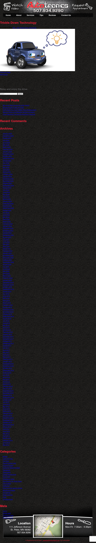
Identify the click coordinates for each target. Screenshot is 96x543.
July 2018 (6, 321)
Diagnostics (7, 472)
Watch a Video (13, 6)
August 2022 (7, 210)
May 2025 (6, 145)
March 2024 (7, 172)
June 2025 (6, 142)
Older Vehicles (8, 495)
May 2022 (6, 217)
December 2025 (8, 136)
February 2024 (8, 174)
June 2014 (6, 431)
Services (30, 15)
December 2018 (8, 309)
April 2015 (6, 409)
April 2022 (6, 219)
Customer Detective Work (11, 468)
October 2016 (7, 368)
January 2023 (7, 201)
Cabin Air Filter (8, 459)
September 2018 (8, 316)
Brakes (5, 456)
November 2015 (8, 393)
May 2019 (6, 298)
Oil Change (6, 492)
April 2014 (6, 436)
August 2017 (7, 345)
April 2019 (6, 300)
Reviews (52, 15)
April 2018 (6, 327)
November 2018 (8, 312)
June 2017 (6, 350)
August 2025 (7, 138)
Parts (4, 497)
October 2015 (7, 395)
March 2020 (7, 276)
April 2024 (6, 170)
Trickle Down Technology (28, 28)
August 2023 (7, 188)
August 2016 (7, 373)
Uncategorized (8, 499)
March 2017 (7, 357)
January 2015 (7, 415)
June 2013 (6, 442)
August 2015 (7, 400)
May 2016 (6, 379)
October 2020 (7, 260)
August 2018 (7, 318)
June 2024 (6, 165)
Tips (41, 15)
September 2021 (8, 235)
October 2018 (7, 314)
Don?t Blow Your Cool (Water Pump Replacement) (19, 110)
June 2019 (6, 296)
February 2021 (8, 251)
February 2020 (8, 278)
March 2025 (7, 147)
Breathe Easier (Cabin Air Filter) (13, 107)
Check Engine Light (9, 463)
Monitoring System (9, 490)
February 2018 (8, 332)
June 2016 (6, 377)
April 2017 (6, 355)
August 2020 (7, 264)
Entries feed (7, 513)
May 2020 (6, 271)
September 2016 (8, 370)
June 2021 (6, 242)
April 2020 (6, 273)
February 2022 (8, 224)
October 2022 (7, 206)
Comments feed (8, 515)
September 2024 (8, 158)
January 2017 (7, 361)
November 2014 (8, 420)
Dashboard (6, 470)
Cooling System (8, 465)
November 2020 (8, 258)
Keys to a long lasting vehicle (12, 488)
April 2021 (6, 246)
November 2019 (8, 285)
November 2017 (8, 339)
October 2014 (7, 422)
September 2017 (8, 343)
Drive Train (6, 477)
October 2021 (7, 233)
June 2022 (6, 215)
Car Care (6, 461)
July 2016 (6, 375)
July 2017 (6, 348)
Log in (5, 511)
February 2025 (8, 149)
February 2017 (8, 359)
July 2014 (6, 429)
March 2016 (7, 384)
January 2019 (7, 307)
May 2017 (6, 352)
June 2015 (6, 404)
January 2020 (7, 280)
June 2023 (6, 192)
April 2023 (6, 197)
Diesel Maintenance (9, 474)
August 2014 (7, 427)
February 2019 (8, 305)
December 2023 (8, 179)
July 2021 (6, 239)
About (18, 15)
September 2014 (8, 424)
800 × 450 (16, 28)
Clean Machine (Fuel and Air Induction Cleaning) (19, 114)
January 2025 (7, 151)
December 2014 (8, 418)
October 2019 (7, 287)
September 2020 (8, 262)
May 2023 (6, 194)
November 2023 (8, 181)
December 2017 (8, 336)
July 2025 (6, 140)
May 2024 (6, 167)
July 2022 (6, 212)
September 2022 (8, 208)
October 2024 (7, 156)
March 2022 (7, 221)
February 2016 (8, 386)
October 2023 (7, 183)
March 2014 (7, 438)
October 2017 (7, 341)
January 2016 (7, 388)
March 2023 (7, 199)
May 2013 (6, 445)
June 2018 (6, 323)
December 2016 (8, 364)
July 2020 (6, 267)
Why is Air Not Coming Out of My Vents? (16, 105)
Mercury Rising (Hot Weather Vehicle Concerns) (19, 112)
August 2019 (7, 291)
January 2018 (7, 334)
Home (8, 15)
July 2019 (6, 294)
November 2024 (8, 154)
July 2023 (6, 190)
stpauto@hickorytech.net (51, 540)
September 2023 (8, 185)
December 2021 (8, 228)
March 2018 (7, 330)
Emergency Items (8, 479)
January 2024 (7, 176)
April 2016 (6, 382)
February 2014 (8, 440)
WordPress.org (8, 518)
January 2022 (7, 226)
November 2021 (8, 230)
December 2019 (8, 282)
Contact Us (66, 15)
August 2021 (7, 237)
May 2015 (6, 406)
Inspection (6, 486)
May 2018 (6, 325)
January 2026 (7, 133)
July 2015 (6, 402)
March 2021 (7, 248)
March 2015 (7, 411)
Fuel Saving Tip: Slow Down (12, 481)
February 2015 (8, 413)
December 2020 (8, 255)
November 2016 (8, 366)
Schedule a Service (82, 7)
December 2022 (8, 203)
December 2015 (8, 391)
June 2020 (6, 269)
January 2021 (7, 253)
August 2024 (7, 161)
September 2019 (8, 289)
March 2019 (7, 303)
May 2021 (6, 244)
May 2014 (6, 433)
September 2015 (8, 397)
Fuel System (7, 483)
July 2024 (6, 163)
